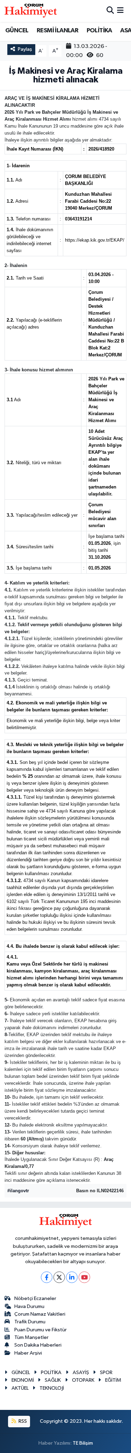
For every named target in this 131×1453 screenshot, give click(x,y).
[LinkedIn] (72, 1277)
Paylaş (25, 49)
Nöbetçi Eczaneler (35, 1298)
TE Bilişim (83, 1443)
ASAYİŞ (81, 1372)
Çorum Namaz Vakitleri (39, 1314)
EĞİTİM (113, 1380)
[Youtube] (84, 1277)
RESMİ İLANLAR (57, 30)
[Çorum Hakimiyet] (31, 10)
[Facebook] (46, 1277)
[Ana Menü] (120, 11)
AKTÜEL (20, 1388)
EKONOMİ (23, 1380)
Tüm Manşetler (31, 1337)
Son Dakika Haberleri (37, 1345)
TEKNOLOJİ (51, 1388)
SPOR (106, 1372)
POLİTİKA (99, 30)
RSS (22, 1421)
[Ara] (110, 11)
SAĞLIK (53, 1380)
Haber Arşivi (28, 1353)
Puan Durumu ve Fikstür (40, 1329)
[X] (59, 1277)
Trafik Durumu (29, 1321)
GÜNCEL (16, 30)
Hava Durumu (29, 1306)
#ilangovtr (18, 1190)
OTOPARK (83, 1380)
